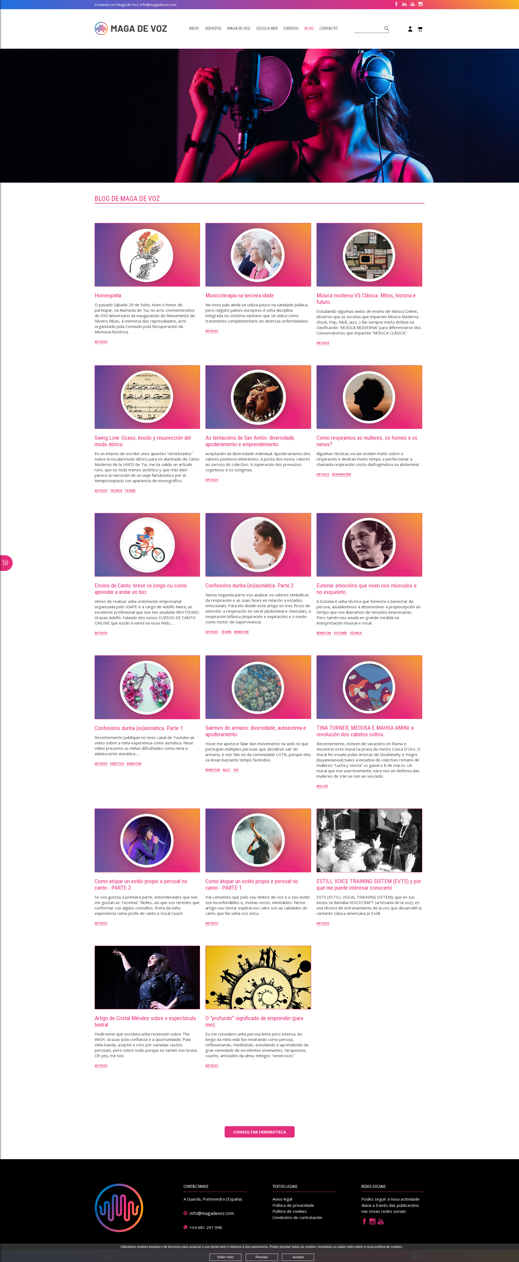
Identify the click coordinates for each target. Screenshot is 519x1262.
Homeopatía (108, 295)
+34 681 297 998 (205, 1227)
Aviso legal (282, 1199)
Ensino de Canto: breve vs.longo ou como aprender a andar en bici (141, 588)
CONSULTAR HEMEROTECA (259, 1132)
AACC (226, 770)
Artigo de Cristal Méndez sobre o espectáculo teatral (145, 1021)
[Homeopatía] (147, 255)
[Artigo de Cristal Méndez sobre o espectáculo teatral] (147, 977)
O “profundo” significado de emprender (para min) (254, 1021)
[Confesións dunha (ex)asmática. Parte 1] (147, 687)
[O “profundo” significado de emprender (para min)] (258, 977)
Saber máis (225, 1257)
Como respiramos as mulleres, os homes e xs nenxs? (367, 441)
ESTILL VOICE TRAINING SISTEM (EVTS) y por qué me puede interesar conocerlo (369, 884)
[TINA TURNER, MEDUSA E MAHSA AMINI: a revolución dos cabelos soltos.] (369, 687)
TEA (235, 770)
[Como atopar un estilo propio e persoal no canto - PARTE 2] (147, 840)
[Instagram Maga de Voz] (372, 1222)
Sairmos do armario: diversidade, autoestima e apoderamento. (255, 731)
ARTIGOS (101, 342)
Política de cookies (289, 1211)
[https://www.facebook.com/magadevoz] (396, 4)
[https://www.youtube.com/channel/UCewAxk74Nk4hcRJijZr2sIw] (412, 4)
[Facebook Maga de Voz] (364, 1222)
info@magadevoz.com (211, 1213)
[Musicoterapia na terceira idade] (258, 255)
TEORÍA (130, 490)
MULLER (322, 786)
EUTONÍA (340, 633)
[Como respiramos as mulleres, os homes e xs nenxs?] (369, 397)
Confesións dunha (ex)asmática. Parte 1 (139, 728)
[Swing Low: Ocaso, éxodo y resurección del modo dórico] (147, 397)
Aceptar (298, 1257)
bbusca (386, 29)
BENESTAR (241, 632)
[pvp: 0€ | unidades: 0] (419, 29)
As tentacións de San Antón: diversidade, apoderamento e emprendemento (250, 441)
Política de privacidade (293, 1205)
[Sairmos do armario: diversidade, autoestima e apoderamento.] (258, 687)
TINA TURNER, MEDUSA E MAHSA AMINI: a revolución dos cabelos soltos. (365, 731)
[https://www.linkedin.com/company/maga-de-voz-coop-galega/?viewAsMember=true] (404, 4)
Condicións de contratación (297, 1217)
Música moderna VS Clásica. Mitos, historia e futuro (366, 298)
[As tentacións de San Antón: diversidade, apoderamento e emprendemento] (258, 397)
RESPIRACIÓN (341, 474)
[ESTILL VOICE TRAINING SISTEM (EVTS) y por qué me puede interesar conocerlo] (369, 840)
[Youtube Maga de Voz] (381, 1222)
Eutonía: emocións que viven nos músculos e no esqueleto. (367, 588)
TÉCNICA (116, 490)
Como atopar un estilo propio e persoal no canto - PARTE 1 (251, 884)
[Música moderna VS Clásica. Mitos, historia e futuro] (369, 255)
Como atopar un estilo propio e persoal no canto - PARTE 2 (141, 884)
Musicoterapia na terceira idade (239, 295)
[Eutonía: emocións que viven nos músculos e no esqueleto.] (369, 545)
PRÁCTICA (117, 763)
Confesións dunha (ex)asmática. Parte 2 (249, 585)
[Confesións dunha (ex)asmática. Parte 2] (258, 545)
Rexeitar (261, 1257)
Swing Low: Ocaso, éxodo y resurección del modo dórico (143, 441)
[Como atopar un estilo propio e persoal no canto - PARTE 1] (258, 840)
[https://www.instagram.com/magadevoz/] (421, 4)
